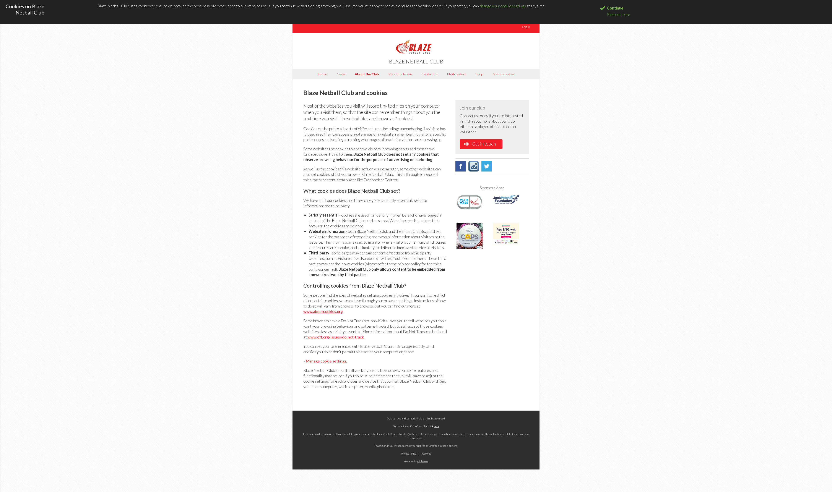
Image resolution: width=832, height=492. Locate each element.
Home (322, 74)
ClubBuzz (422, 461)
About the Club (367, 74)
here (436, 426)
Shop (479, 74)
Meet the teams (400, 74)
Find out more (618, 14)
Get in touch (483, 143)
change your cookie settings (502, 5)
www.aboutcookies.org (323, 311)
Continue (615, 8)
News (340, 74)
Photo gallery (456, 74)
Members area (503, 74)
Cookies (426, 453)
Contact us (430, 74)
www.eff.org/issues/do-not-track (335, 337)
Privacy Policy (408, 453)
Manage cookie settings (326, 361)
